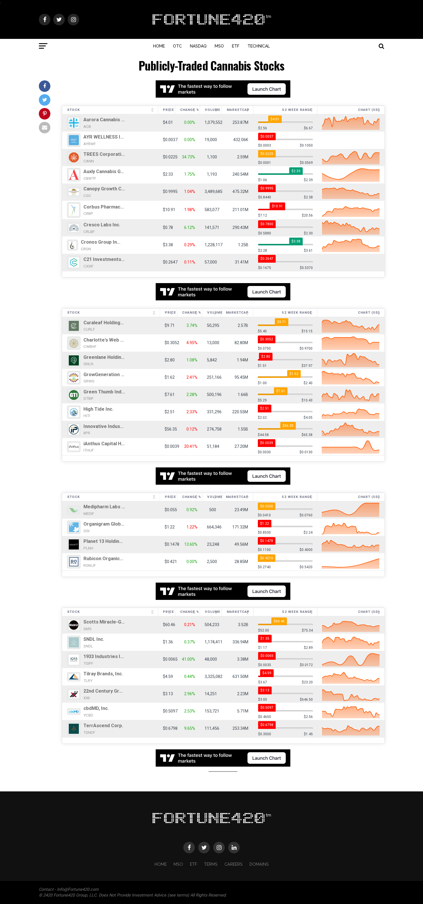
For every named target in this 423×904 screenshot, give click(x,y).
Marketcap (238, 110)
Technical (258, 46)
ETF (235, 46)
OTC (177, 46)
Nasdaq (198, 46)
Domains (259, 864)
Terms (211, 864)
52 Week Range (297, 110)
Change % (189, 110)
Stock (73, 110)
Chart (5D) (369, 110)
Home (159, 46)
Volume (212, 110)
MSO (219, 46)
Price (168, 110)
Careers (233, 864)
